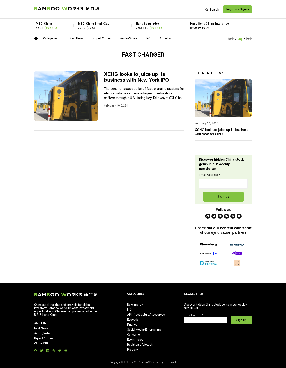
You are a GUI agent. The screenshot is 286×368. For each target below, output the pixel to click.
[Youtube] (239, 216)
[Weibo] (232, 216)
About (164, 38)
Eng (240, 39)
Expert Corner (102, 38)
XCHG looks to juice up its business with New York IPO (136, 77)
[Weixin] (226, 216)
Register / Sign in (237, 9)
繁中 (231, 39)
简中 (249, 39)
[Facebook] (207, 216)
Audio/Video (128, 38)
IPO (148, 38)
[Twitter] (213, 216)
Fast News (77, 38)
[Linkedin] (220, 216)
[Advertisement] (152, 9)
